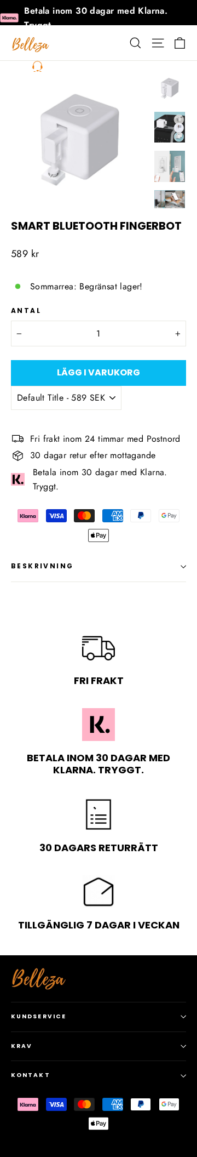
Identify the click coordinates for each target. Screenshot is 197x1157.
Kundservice (38, 1016)
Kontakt (30, 1075)
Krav (21, 1046)
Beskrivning (42, 566)
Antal (26, 311)
